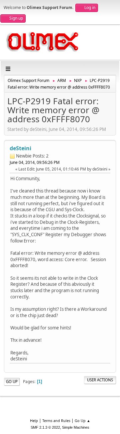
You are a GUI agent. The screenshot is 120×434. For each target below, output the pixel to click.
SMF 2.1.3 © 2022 (45, 427)
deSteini (20, 148)
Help (34, 420)
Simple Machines (75, 427)
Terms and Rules (56, 420)
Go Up (12, 381)
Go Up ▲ (82, 420)
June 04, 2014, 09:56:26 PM (35, 162)
